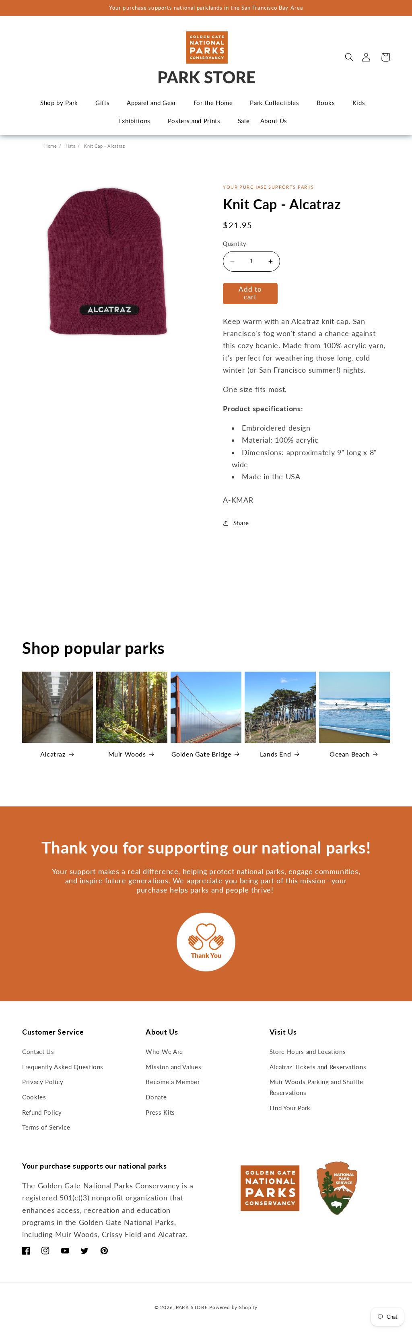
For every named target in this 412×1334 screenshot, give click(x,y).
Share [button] (241, 522)
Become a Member (173, 1081)
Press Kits (160, 1112)
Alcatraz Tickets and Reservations (318, 1066)
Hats (71, 145)
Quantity (234, 243)
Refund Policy (42, 1112)
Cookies (34, 1097)
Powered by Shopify (233, 1307)
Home (50, 145)
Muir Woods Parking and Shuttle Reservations (316, 1087)
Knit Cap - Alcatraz (104, 145)
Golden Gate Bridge (201, 754)
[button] (349, 57)
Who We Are (164, 1051)
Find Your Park (290, 1107)
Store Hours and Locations (308, 1051)
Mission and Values (173, 1066)
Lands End (275, 754)
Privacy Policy (42, 1081)
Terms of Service (46, 1127)
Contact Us (38, 1051)
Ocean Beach (350, 754)
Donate (156, 1097)
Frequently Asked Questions (62, 1066)
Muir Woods (127, 754)
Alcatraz (53, 754)
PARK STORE (192, 1307)
